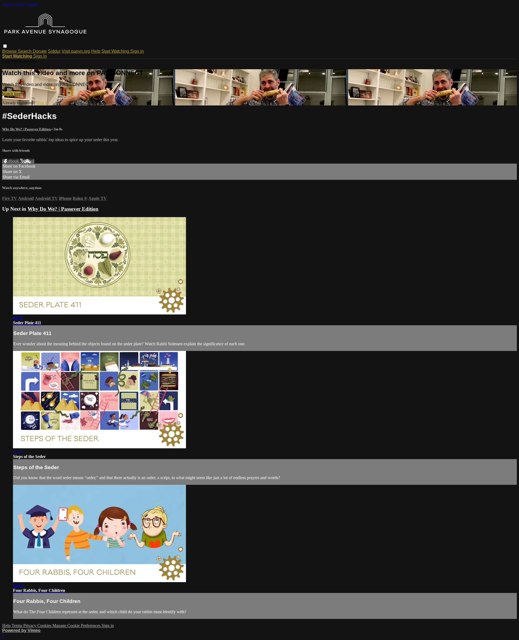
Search (25, 51)
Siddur (54, 51)
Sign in (137, 51)
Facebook (11, 161)
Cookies (44, 625)
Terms (17, 625)
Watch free (11, 93)
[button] (5, 46)
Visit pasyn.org (76, 51)
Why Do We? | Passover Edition (26, 129)
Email (29, 161)
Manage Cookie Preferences (77, 625)
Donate (40, 51)
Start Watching (115, 51)
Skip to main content (19, 4)
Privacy (30, 625)
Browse (10, 51)
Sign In (40, 56)
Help (95, 51)
